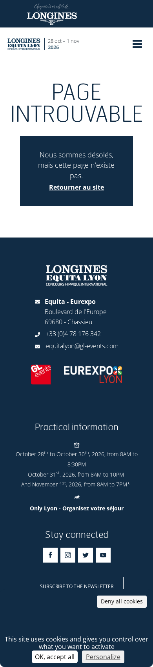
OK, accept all (55, 656)
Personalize (103, 656)
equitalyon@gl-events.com (82, 346)
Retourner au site (76, 187)
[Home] (24, 44)
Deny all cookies (122, 601)
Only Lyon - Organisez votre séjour (77, 508)
